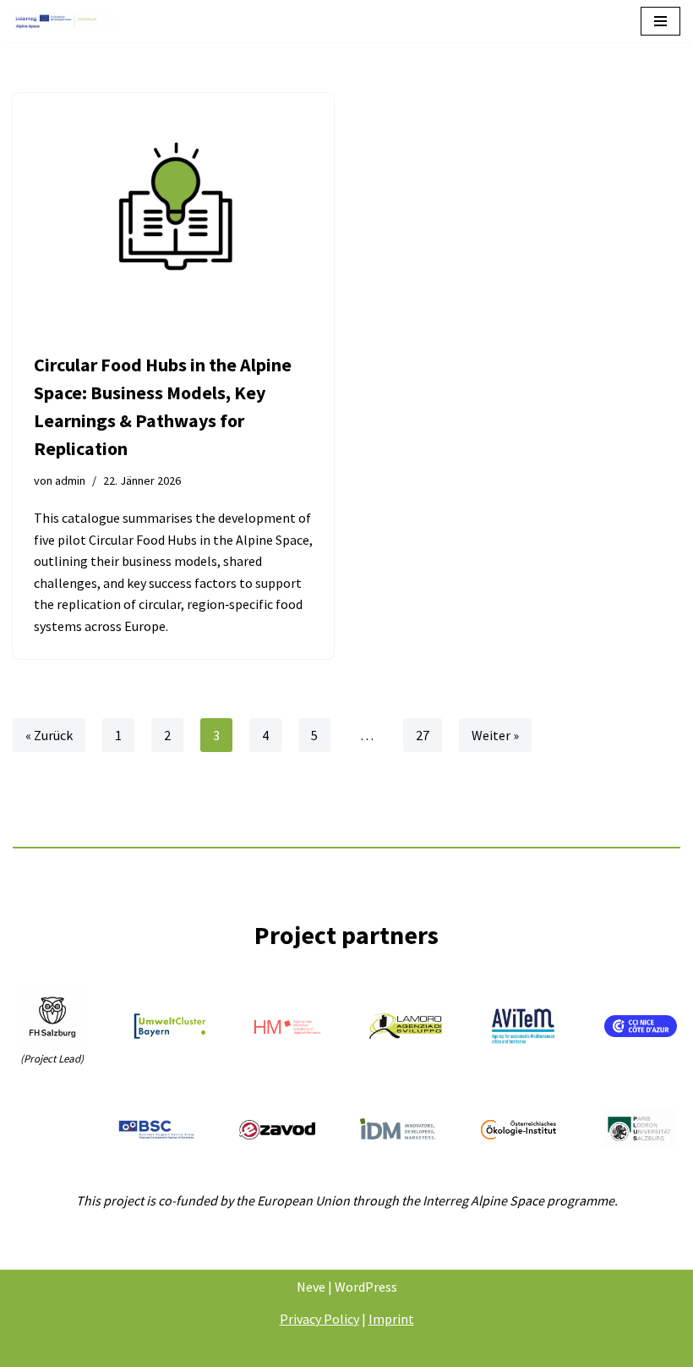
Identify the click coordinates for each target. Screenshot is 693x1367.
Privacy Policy (319, 1318)
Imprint (391, 1318)
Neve (311, 1286)
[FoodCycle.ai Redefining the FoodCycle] (63, 21)
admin (70, 480)
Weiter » (495, 735)
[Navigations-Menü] (660, 21)
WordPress (366, 1286)
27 (422, 735)
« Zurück (49, 735)
